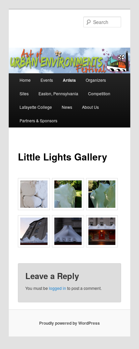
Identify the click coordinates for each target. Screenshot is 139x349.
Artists (69, 80)
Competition (99, 93)
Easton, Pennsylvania (58, 93)
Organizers (96, 80)
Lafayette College (36, 107)
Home (25, 80)
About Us (90, 107)
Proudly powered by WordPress (69, 323)
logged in (57, 288)
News (67, 107)
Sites (24, 93)
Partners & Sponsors (38, 120)
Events (46, 80)
